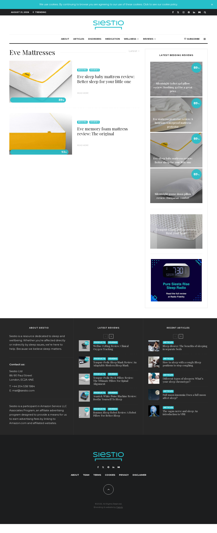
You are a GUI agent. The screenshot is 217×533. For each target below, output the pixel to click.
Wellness (130, 39)
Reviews (148, 39)
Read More (82, 93)
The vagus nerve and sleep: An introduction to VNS (180, 413)
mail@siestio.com (23, 390)
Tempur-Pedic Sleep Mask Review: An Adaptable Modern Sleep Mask (114, 364)
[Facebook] (173, 12)
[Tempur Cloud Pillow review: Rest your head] (176, 231)
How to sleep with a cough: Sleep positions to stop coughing (182, 364)
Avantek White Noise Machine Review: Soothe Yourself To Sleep (114, 398)
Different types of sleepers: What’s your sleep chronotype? (183, 380)
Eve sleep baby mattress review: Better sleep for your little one (106, 79)
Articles (78, 39)
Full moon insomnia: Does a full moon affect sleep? (184, 396)
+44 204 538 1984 (23, 386)
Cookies (110, 475)
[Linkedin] (194, 12)
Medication (112, 39)
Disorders (94, 39)
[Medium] (199, 12)
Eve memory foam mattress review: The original (102, 131)
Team (86, 475)
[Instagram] (183, 12)
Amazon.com (18, 423)
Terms (97, 475)
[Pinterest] (188, 12)
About (65, 39)
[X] (178, 12)
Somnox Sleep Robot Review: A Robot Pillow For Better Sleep (114, 414)
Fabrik (119, 507)
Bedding (82, 70)
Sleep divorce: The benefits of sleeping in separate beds (185, 347)
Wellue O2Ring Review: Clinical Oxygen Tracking (111, 347)
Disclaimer (139, 475)
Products (99, 342)
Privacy (124, 475)
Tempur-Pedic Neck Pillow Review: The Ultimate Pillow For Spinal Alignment (113, 380)
